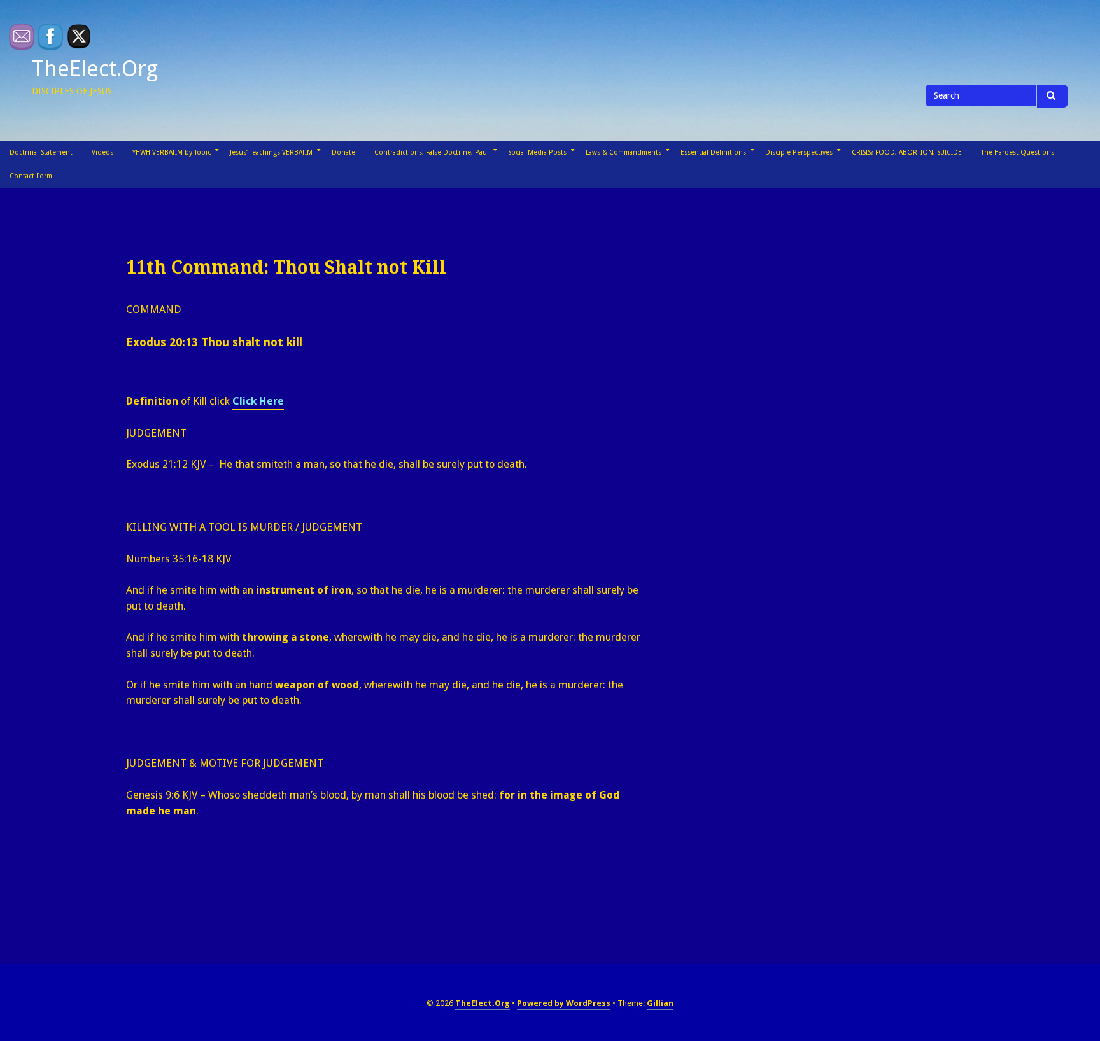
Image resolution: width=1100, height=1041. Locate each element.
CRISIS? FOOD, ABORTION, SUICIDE (907, 152)
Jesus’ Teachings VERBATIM (271, 152)
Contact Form (31, 176)
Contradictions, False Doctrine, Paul (431, 152)
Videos (102, 152)
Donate (343, 152)
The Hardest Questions (1017, 152)
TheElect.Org (95, 68)
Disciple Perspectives (799, 152)
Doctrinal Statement (41, 152)
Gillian (660, 1003)
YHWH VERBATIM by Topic (171, 152)
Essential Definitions (713, 152)
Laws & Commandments (623, 152)
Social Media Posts (537, 152)
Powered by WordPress (563, 1003)
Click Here (258, 401)
